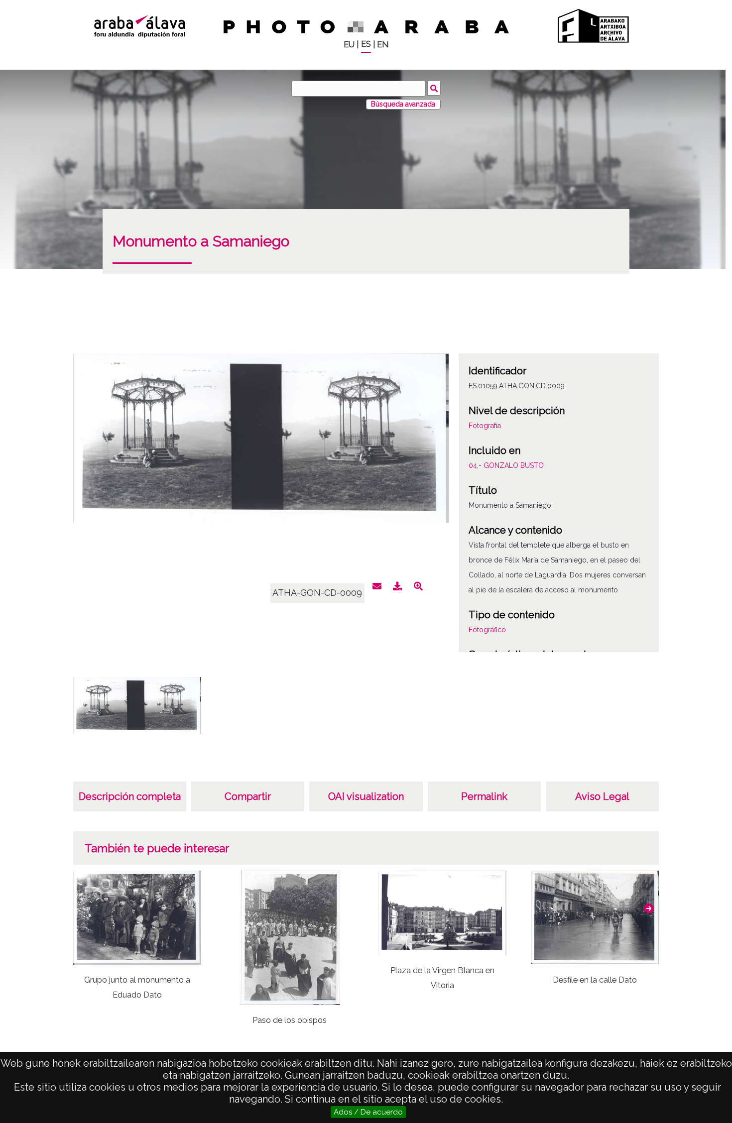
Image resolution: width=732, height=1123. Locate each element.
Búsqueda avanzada (403, 104)
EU (349, 44)
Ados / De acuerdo (368, 1112)
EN (382, 44)
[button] (649, 908)
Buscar (434, 88)
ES (366, 44)
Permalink (484, 796)
